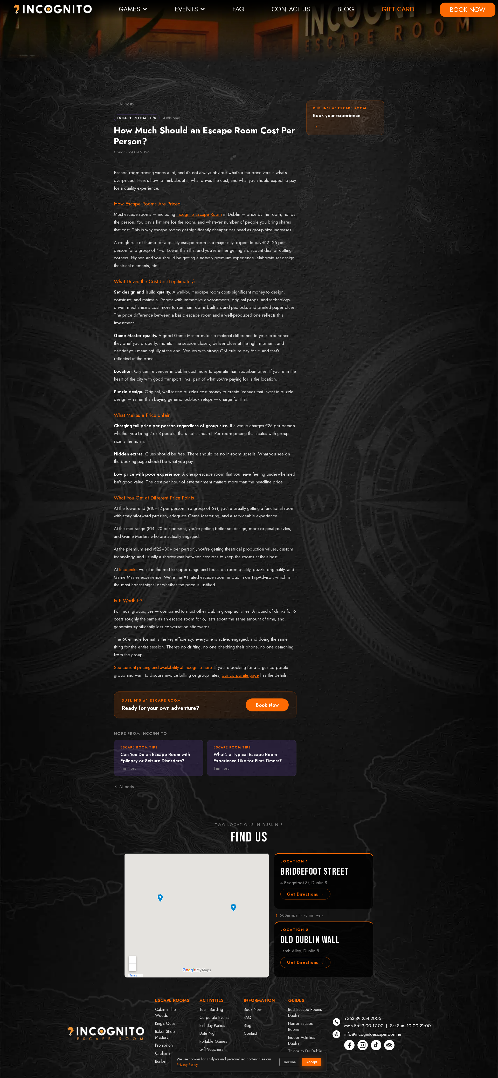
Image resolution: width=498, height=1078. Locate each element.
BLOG (345, 9)
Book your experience (339, 118)
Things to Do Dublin (305, 1051)
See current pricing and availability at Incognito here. (163, 667)
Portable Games (213, 1041)
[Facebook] (349, 1045)
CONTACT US (291, 9)
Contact (250, 1033)
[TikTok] (376, 1045)
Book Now (267, 705)
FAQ (238, 9)
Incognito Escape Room (199, 214)
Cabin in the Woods (165, 1012)
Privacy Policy (187, 1064)
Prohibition (164, 1045)
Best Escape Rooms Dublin (305, 1012)
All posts (126, 104)
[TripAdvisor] (389, 1045)
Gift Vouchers (211, 1049)
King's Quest (165, 1023)
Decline (290, 1062)
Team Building (211, 1009)
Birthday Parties (212, 1026)
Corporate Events (214, 1017)
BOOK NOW (468, 9)
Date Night (208, 1033)
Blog (247, 1026)
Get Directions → (305, 894)
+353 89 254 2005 (362, 1018)
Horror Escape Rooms (300, 1026)
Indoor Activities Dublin (301, 1040)
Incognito (127, 569)
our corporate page (240, 675)
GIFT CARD (398, 9)
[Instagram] (362, 1045)
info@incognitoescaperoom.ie (372, 1034)
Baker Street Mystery (165, 1034)
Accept (311, 1062)
